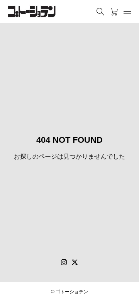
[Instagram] (64, 262)
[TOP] (129, 291)
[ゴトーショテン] (32, 11)
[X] (75, 262)
